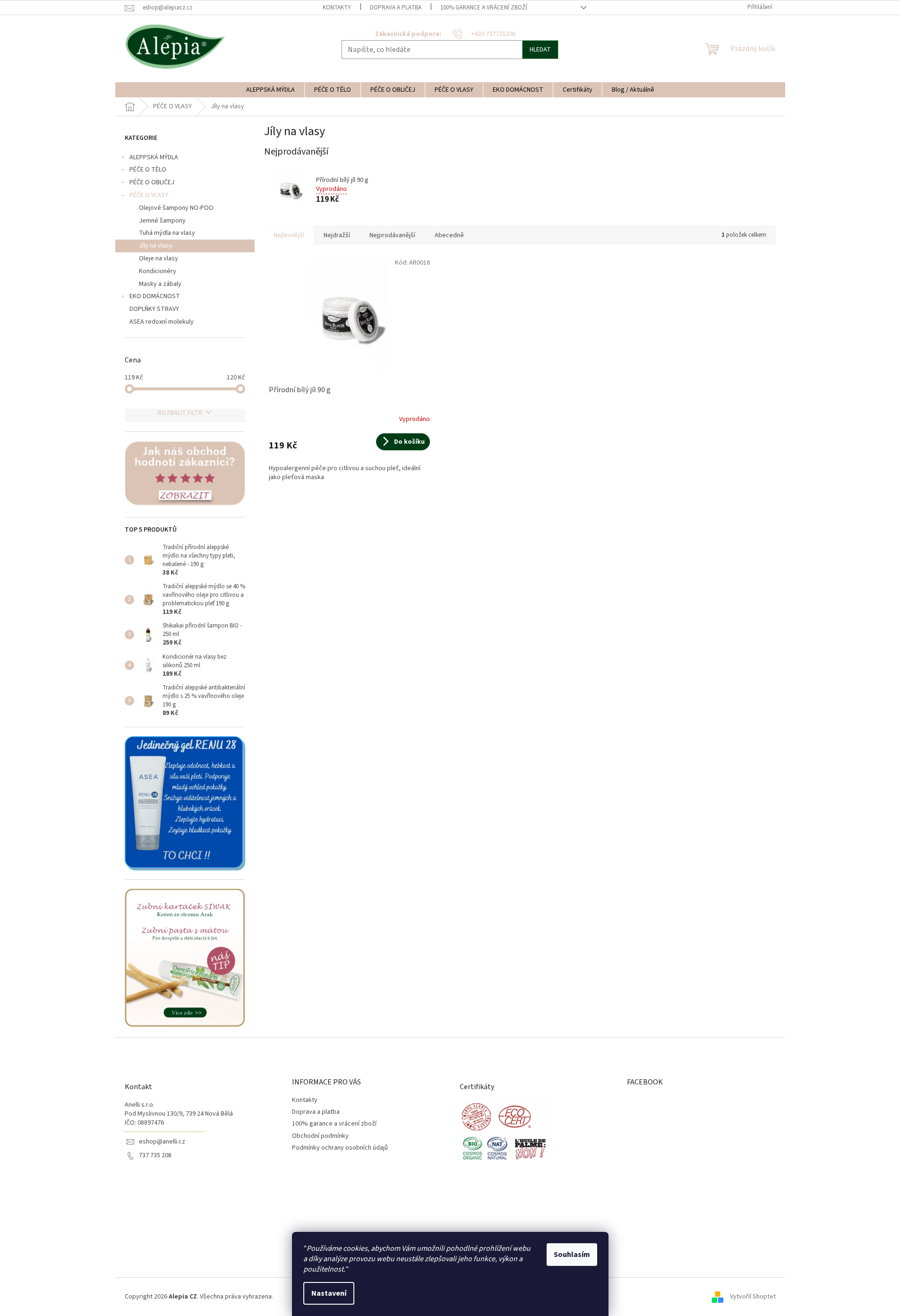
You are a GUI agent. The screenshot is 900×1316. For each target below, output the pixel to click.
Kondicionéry (157, 271)
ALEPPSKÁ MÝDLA (153, 157)
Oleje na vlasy (158, 258)
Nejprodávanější (392, 235)
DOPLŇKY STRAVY (154, 309)
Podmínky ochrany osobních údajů (340, 1148)
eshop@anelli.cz (162, 1141)
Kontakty (337, 7)
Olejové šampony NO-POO (176, 208)
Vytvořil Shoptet (753, 1296)
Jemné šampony (162, 220)
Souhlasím (572, 1254)
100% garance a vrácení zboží (483, 7)
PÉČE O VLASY (148, 195)
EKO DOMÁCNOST (154, 296)
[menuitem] (270, 89)
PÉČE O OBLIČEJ (151, 182)
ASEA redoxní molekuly (161, 322)
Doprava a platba (395, 7)
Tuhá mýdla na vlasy (167, 233)
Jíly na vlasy (155, 245)
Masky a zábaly (160, 284)
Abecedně (449, 235)
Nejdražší (337, 235)
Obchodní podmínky (320, 1136)
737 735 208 (155, 1155)
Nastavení (328, 1293)
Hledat (540, 49)
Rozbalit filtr (180, 413)
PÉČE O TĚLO (147, 169)
